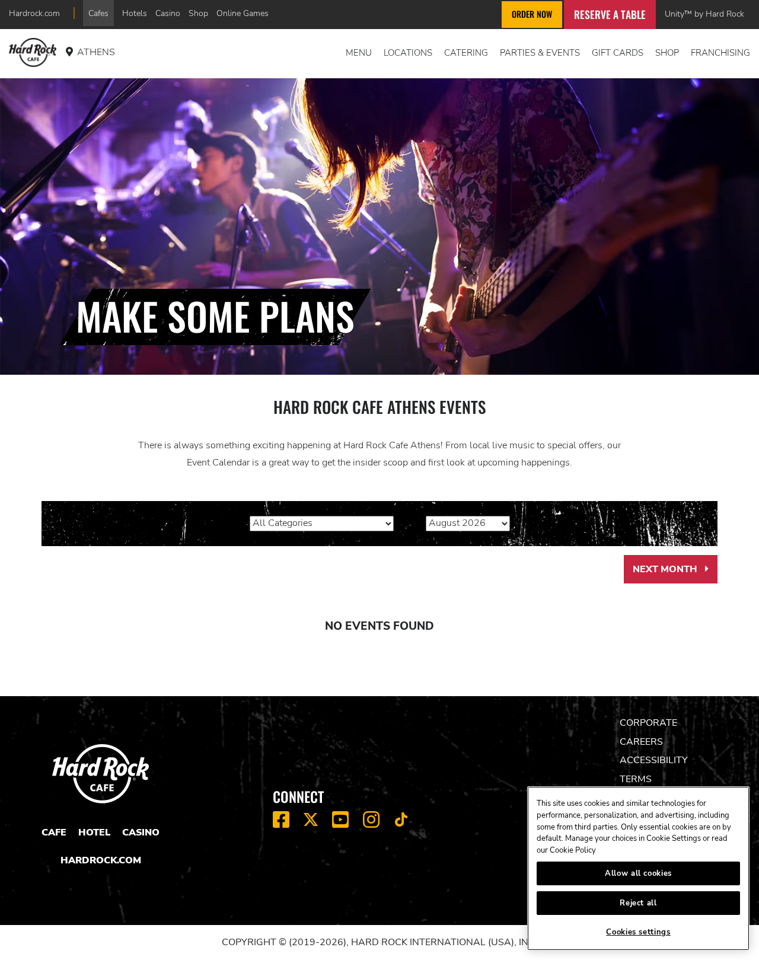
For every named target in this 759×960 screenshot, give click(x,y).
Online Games (242, 13)
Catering (466, 53)
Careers (641, 741)
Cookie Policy (573, 850)
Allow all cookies (638, 873)
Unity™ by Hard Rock (704, 14)
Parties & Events (540, 53)
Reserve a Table (610, 14)
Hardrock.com (34, 13)
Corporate (648, 722)
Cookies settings (638, 932)
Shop (198, 13)
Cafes (98, 13)
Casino (167, 13)
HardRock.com (100, 860)
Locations (408, 53)
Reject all (638, 903)
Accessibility (654, 760)
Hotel (94, 832)
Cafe (54, 832)
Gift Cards (617, 53)
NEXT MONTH (675, 573)
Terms (636, 779)
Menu (359, 53)
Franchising (720, 53)
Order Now (532, 14)
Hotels (134, 13)
